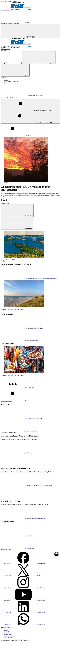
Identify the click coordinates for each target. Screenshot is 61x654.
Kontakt (6, 630)
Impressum (6, 631)
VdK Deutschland (5, 49)
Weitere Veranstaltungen (31, 431)
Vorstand (6, 83)
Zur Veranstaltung (33, 418)
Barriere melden (8, 634)
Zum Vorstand (28, 453)
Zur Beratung (35, 95)
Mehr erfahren (41, 278)
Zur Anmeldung (38, 485)
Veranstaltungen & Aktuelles (11, 81)
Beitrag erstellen (8, 637)
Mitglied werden (29, 536)
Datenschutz (7, 633)
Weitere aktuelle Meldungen (32, 340)
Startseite (6, 80)
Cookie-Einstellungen (9, 636)
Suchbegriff (4, 63)
